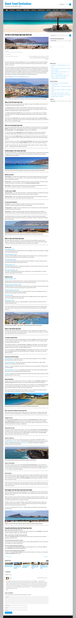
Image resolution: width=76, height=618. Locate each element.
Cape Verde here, (15, 76)
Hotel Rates (12, 10)
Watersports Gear (41, 10)
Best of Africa (8, 56)
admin (10, 577)
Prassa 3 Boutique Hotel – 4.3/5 (11, 269)
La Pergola (7, 373)
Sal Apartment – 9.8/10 (9, 300)
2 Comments (8, 54)
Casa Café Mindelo (9, 358)
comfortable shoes (23, 442)
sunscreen (15, 441)
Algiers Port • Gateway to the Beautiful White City (9, 566)
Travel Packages (26, 10)
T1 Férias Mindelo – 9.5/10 (10, 259)
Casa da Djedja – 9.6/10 (9, 249)
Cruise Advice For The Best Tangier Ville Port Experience (17, 567)
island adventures (44, 57)
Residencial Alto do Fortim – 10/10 (12, 289)
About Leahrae (55, 10)
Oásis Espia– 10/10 (9, 295)
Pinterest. (27, 76)
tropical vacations (47, 59)
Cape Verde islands (36, 57)
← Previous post (8, 556)
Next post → (46, 556)
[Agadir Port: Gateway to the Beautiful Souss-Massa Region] (27, 563)
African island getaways (33, 56)
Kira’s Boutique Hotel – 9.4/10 (11, 254)
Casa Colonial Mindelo (9, 369)
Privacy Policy (63, 10)
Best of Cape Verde (14, 56)
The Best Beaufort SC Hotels (62, 93)
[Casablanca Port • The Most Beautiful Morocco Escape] (44, 563)
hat (20, 441)
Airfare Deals (18, 10)
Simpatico (7, 366)
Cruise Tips (49, 10)
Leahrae (21, 52)
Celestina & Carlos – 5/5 (10, 264)
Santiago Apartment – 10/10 (10, 278)
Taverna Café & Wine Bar (10, 362)
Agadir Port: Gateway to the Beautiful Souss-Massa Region (26, 566)
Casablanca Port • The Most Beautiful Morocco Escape (44, 567)
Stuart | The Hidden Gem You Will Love (60, 75)
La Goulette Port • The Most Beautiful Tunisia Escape (34, 567)
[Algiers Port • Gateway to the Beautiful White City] (9, 563)
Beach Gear (34, 10)
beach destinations (41, 56)
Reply (7, 589)
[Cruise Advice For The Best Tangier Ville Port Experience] (18, 563)
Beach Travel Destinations (18, 3)
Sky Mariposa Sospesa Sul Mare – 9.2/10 (13, 284)
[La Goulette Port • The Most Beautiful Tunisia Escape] (35, 563)
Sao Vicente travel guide (41, 58)
